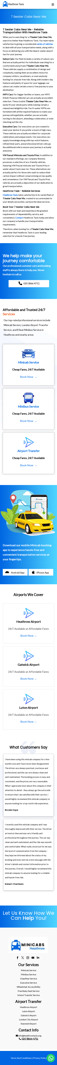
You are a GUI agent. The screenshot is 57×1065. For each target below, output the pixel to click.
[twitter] (23, 958)
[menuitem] (28, 970)
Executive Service (28, 982)
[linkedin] (38, 958)
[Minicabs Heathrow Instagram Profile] (28, 958)
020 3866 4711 (30, 1039)
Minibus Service (28, 974)
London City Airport (28, 1019)
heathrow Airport (28, 1007)
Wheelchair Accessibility (28, 986)
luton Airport (28, 1011)
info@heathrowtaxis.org (29, 1035)
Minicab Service (28, 970)
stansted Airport (28, 1023)
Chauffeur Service (28, 978)
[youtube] (33, 958)
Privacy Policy (40, 1058)
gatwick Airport (28, 1015)
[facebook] (17, 958)
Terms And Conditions (21, 1058)
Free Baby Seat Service (28, 991)
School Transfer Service (28, 995)
